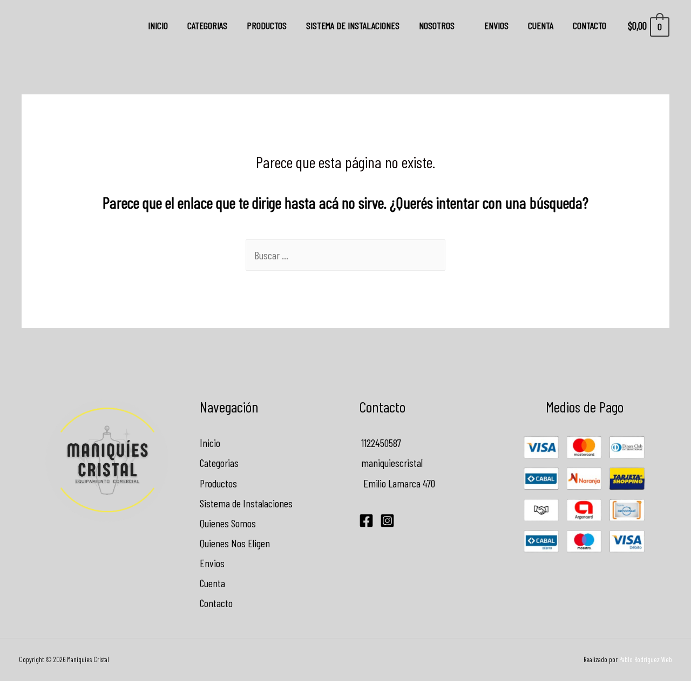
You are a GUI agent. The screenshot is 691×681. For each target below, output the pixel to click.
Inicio (158, 25)
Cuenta (540, 25)
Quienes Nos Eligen (235, 542)
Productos (267, 25)
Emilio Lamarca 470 (397, 483)
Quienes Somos (228, 523)
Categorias (207, 25)
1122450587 (380, 442)
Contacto (589, 25)
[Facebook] (366, 520)
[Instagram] (387, 520)
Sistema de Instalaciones (352, 25)
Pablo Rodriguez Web (645, 659)
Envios (496, 25)
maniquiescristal (391, 462)
